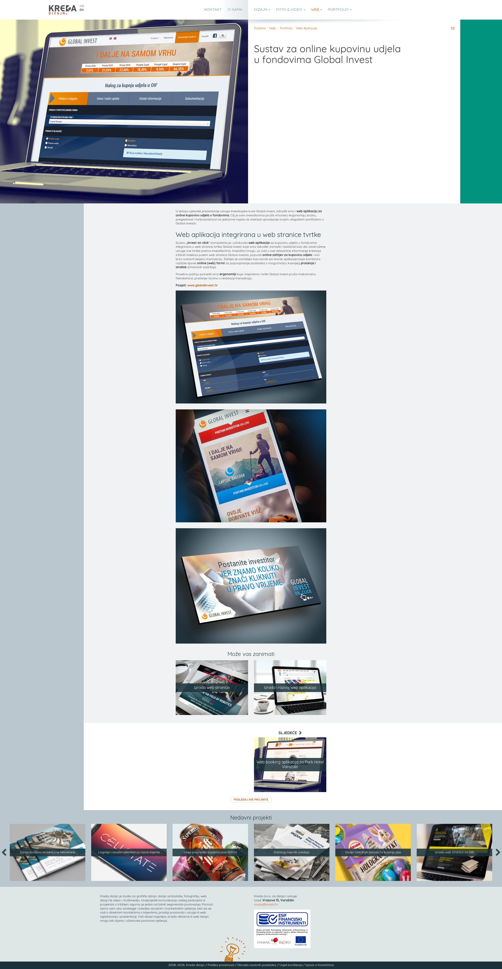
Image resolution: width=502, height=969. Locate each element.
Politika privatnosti (221, 965)
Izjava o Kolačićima (320, 965)
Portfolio (339, 10)
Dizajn (261, 10)
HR (82, 6)
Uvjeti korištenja (290, 965)
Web (315, 10)
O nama (235, 10)
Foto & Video (289, 10)
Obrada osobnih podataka (256, 965)
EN (82, 10)
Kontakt (212, 10)
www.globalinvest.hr (202, 285)
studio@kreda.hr (266, 904)
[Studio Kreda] (62, 10)
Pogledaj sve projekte (251, 799)
